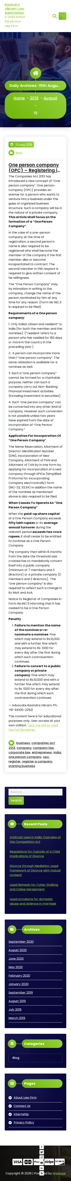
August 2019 (17, 1001)
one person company (25, 757)
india (57, 752)
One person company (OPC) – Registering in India (34, 167)
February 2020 (19, 975)
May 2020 (16, 967)
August (50, 98)
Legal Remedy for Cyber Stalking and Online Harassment (34, 887)
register (14, 761)
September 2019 (21, 992)
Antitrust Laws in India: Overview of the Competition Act (35, 839)
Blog (19, 153)
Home (19, 98)
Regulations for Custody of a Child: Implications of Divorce (35, 853)
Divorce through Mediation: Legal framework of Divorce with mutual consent (35, 870)
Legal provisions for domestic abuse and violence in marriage (33, 901)
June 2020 (16, 958)
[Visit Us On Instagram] (41, 1174)
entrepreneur (42, 752)
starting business (22, 766)
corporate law (19, 752)
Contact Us (22, 1106)
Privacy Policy (24, 1122)
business (23, 743)
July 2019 (15, 1009)
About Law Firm (25, 1097)
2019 (34, 98)
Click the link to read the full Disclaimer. (33, 727)
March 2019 (17, 1018)
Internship (21, 1114)
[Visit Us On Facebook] (41, 1163)
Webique (59, 1173)
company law (43, 748)
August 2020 (18, 950)
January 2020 (19, 984)
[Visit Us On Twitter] (41, 1169)
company (24, 748)
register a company (37, 761)
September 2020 (21, 942)
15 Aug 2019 (23, 144)
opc (46, 757)
